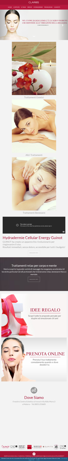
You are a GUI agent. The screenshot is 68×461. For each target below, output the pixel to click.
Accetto (38, 459)
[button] (5, 25)
